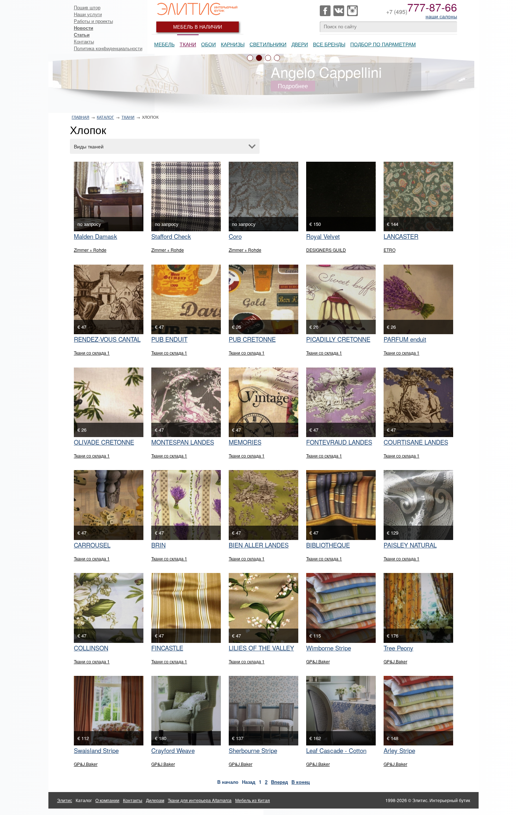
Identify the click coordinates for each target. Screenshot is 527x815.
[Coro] (263, 196)
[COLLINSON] (108, 608)
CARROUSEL (92, 544)
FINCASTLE (167, 647)
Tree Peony (398, 647)
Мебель (164, 44)
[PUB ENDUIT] (186, 299)
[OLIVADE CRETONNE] (108, 402)
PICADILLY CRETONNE (338, 339)
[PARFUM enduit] (418, 299)
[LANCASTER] (418, 196)
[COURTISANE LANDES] (418, 402)
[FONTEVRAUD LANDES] (341, 402)
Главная (80, 117)
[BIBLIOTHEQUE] (341, 505)
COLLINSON (91, 647)
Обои (208, 44)
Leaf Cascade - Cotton (336, 750)
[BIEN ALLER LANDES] (263, 505)
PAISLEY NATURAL (410, 544)
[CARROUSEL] (108, 505)
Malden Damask (95, 236)
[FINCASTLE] (186, 608)
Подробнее (293, 86)
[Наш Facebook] (325, 10)
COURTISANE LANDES (416, 441)
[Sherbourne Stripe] (263, 710)
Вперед (279, 781)
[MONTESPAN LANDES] (186, 402)
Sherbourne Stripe (253, 750)
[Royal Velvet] (341, 196)
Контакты (84, 41)
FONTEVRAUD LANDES (339, 441)
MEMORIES (245, 441)
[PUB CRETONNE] (263, 299)
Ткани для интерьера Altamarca (200, 800)
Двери (299, 44)
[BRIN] (186, 505)
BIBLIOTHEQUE (328, 544)
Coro (235, 236)
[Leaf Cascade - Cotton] (341, 710)
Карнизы (232, 44)
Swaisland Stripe (96, 750)
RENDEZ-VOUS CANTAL (107, 339)
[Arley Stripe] (418, 710)
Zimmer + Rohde (90, 250)
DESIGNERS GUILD (326, 250)
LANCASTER (401, 236)
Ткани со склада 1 (92, 353)
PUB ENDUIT (169, 339)
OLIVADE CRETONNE (104, 441)
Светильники (268, 44)
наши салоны (441, 16)
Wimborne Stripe (328, 647)
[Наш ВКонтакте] (338, 10)
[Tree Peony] (418, 608)
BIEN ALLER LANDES (259, 544)
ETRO (389, 250)
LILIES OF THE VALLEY (261, 647)
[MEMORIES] (263, 402)
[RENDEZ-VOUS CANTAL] (108, 299)
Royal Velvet (323, 236)
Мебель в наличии (197, 26)
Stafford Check (171, 236)
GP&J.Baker (318, 661)
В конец (300, 781)
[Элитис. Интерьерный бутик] (197, 9)
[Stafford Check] (186, 196)
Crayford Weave (173, 750)
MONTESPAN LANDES (182, 441)
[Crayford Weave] (186, 710)
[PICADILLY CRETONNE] (341, 299)
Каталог (105, 117)
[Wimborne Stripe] (341, 608)
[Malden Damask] (108, 196)
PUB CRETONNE (252, 339)
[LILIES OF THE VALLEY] (263, 608)
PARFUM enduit (405, 339)
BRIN (158, 544)
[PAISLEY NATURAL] (418, 505)
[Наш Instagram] (352, 10)
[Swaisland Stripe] (108, 710)
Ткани (188, 44)
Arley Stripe (399, 750)
